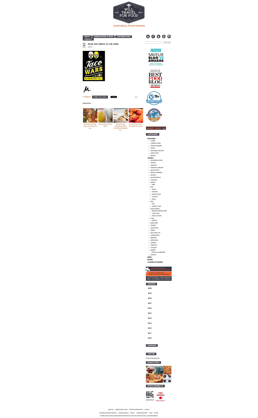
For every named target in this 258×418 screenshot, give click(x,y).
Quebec (153, 250)
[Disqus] (113, 169)
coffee (153, 140)
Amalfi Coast (156, 194)
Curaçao (154, 180)
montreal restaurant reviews (108, 413)
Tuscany (155, 196)
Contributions (123, 36)
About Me (110, 409)
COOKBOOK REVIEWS (155, 262)
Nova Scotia (155, 170)
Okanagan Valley (157, 160)
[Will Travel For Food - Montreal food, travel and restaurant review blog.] (129, 14)
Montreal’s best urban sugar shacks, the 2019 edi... (90, 126)
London (153, 242)
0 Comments (87, 97)
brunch (153, 155)
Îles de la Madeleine (158, 252)
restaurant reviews (157, 150)
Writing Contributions (136, 409)
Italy (152, 187)
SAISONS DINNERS (156, 145)
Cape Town (155, 213)
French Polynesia (156, 172)
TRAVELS (150, 158)
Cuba (152, 218)
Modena (155, 191)
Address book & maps (103, 36)
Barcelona (154, 240)
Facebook (153, 36)
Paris (153, 184)
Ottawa (153, 162)
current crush (156, 143)
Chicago (154, 247)
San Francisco (156, 177)
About (87, 36)
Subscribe (148, 36)
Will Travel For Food (140, 415)
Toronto (154, 245)
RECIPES (150, 259)
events (153, 148)
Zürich (153, 230)
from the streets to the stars (103, 44)
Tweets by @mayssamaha (153, 358)
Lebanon (154, 237)
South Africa (155, 208)
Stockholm (154, 228)
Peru (152, 201)
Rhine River (154, 223)
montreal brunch (123, 413)
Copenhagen (155, 235)
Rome (154, 199)
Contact (88, 39)
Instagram (169, 36)
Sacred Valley (156, 206)
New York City (155, 232)
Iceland (153, 225)
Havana (154, 220)
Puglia (154, 189)
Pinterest (164, 36)
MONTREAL (151, 138)
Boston (153, 175)
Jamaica (153, 254)
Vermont (154, 165)
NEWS (149, 257)
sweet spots (155, 153)
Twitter (158, 36)
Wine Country (157, 215)
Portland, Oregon (157, 167)
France (153, 182)
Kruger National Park (159, 211)
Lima (153, 203)
